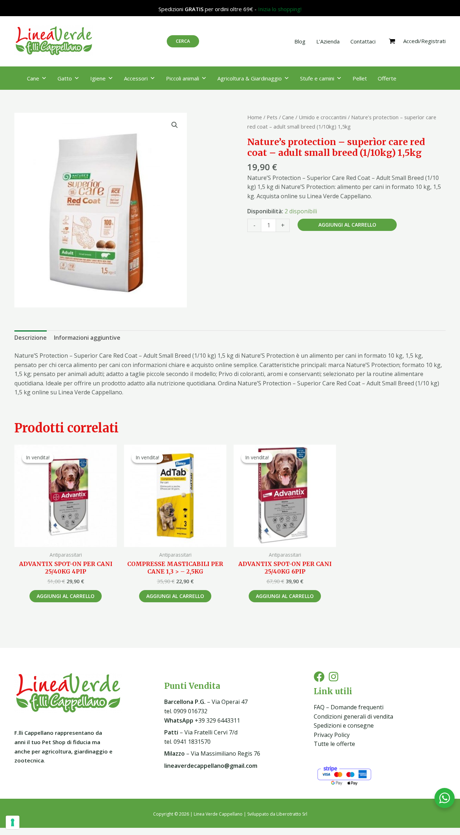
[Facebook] (319, 676)
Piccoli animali (182, 78)
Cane (33, 78)
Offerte (387, 78)
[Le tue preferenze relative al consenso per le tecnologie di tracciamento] (12, 822)
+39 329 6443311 (202, 720)
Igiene (98, 78)
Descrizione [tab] (30, 338)
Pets (272, 117)
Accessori (136, 78)
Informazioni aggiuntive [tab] (87, 338)
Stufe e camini (317, 78)
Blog (299, 41)
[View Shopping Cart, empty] (392, 41)
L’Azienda (328, 41)
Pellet (360, 78)
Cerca (183, 41)
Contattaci (363, 41)
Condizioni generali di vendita (353, 716)
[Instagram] (333, 676)
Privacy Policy (332, 735)
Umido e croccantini (322, 117)
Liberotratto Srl (291, 814)
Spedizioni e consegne (344, 725)
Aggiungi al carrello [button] (66, 596)
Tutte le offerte (334, 744)
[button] (174, 125)
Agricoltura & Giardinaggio (249, 78)
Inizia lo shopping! (280, 9)
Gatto (65, 78)
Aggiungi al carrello (347, 224)
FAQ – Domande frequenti (348, 707)
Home (254, 117)
